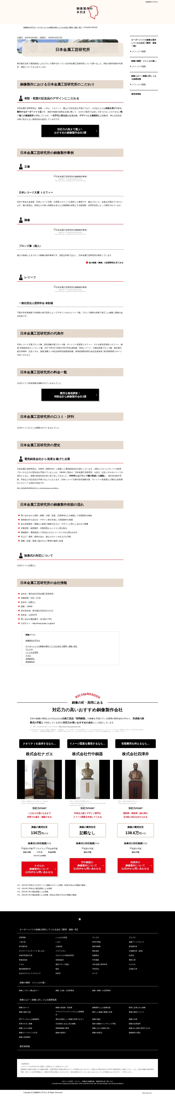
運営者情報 (136, 94)
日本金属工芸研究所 (99, 964)
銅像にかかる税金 (25, 1028)
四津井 (58, 973)
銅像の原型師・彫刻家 (64, 1007)
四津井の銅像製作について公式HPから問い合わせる (135, 865)
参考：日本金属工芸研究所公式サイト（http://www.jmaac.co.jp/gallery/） (38, 488)
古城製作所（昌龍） (136, 951)
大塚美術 (59, 946)
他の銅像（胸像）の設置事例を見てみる (106, 262)
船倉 (57, 969)
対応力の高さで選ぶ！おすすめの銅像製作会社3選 (70, 131)
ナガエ (21, 964)
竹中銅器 (95, 960)
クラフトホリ (61, 951)
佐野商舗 (22, 937)
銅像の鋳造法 (97, 1033)
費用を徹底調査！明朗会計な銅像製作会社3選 (70, 395)
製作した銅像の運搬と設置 (102, 1012)
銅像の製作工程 (25, 1012)
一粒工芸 (22, 942)
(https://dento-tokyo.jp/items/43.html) (69, 726)
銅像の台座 (133, 1019)
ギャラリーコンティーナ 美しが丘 (31, 951)
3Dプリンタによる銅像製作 (29, 1019)
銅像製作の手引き (152, 2)
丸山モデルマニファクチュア (30, 973)
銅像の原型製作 (25, 1037)
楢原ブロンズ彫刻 (62, 964)
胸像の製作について (136, 1012)
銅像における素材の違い (101, 1028)
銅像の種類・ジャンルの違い (143, 61)
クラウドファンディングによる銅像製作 (70, 1013)
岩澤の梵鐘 (96, 942)
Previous (19, 780)
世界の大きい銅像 (25, 1024)
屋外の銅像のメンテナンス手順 (104, 1024)
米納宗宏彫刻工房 (25, 955)
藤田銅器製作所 (25, 969)
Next (60, 780)
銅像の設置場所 (135, 1024)
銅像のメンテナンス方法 (28, 1033)
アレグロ (95, 937)
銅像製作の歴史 (135, 1033)
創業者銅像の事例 (62, 1028)
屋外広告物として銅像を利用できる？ (70, 1019)
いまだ (58, 942)
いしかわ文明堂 (61, 937)
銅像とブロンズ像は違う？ (29, 990)
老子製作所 (23, 946)
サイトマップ (147, 1093)
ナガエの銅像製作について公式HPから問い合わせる (39, 868)
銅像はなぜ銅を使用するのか (140, 1028)
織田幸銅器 (96, 946)
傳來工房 (132, 960)
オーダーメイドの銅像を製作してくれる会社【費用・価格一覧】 (52, 646)
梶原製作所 (133, 946)
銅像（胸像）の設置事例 (101, 990)
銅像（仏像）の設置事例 (65, 990)
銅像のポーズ (24, 1007)
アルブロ (132, 937)
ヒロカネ (132, 964)
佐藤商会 (95, 955)
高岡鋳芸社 (60, 960)
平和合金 (95, 969)
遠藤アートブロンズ (136, 942)
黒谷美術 (95, 951)
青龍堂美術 (23, 960)
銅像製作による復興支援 (101, 1007)
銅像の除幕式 (61, 1033)
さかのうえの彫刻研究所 (65, 955)
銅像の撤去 (96, 1019)
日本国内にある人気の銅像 (66, 1024)
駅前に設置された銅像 (137, 1007)
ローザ (94, 973)
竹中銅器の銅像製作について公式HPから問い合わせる (87, 865)
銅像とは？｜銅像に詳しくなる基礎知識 (143, 77)
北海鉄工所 (133, 969)
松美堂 (131, 955)
